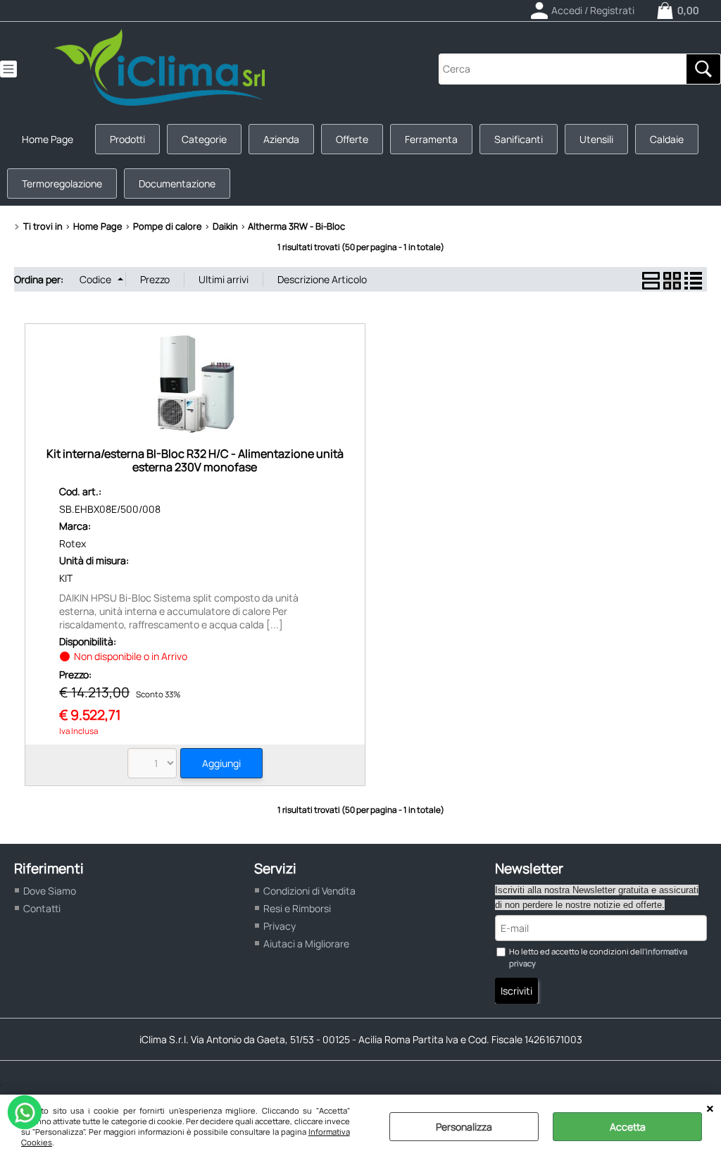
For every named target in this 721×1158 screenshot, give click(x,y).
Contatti (42, 908)
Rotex (72, 543)
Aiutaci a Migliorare (306, 943)
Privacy (279, 926)
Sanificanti (518, 139)
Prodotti (127, 139)
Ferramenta (431, 139)
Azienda (281, 139)
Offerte (352, 139)
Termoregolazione (62, 183)
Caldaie (667, 139)
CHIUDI (710, 1109)
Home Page (47, 139)
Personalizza (464, 1126)
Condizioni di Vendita (309, 890)
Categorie (204, 139)
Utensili (596, 139)
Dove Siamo (49, 890)
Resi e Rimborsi (297, 908)
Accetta (628, 1126)
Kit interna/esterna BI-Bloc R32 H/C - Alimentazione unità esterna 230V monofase (195, 460)
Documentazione (177, 183)
